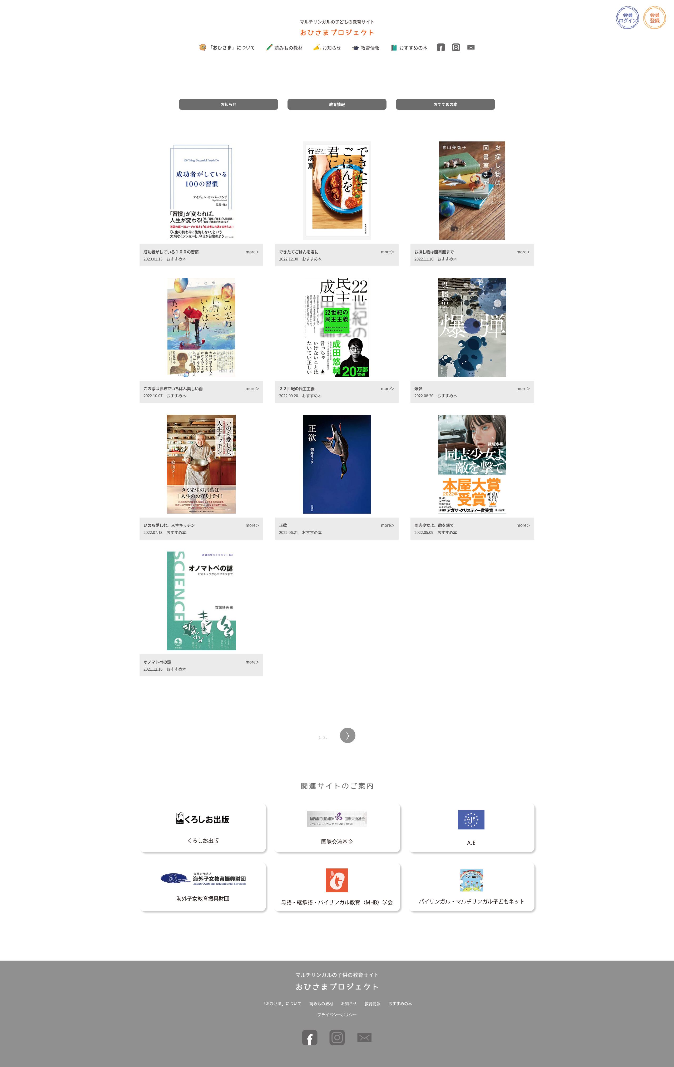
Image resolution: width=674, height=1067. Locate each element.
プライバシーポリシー (337, 1014)
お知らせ (331, 47)
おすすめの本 (413, 47)
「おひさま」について (231, 47)
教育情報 (370, 47)
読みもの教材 (288, 47)
